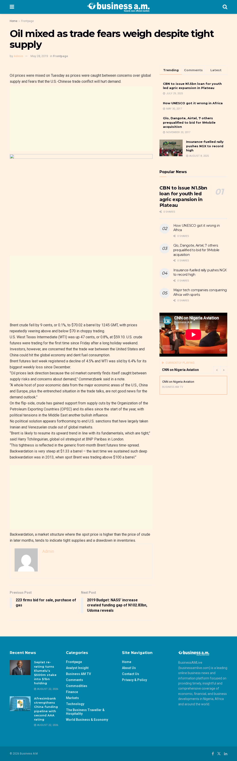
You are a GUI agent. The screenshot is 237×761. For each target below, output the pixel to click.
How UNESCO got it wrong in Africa (193, 103)
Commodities (76, 686)
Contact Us (130, 674)
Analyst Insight (77, 668)
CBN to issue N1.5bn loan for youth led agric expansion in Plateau (183, 196)
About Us (129, 668)
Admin (18, 56)
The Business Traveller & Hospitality (85, 711)
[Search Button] (225, 7)
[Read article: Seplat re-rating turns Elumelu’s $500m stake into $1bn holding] (20, 667)
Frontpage (27, 21)
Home (13, 21)
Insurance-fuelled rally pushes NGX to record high (205, 146)
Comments (74, 680)
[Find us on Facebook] (213, 753)
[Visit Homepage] (118, 7)
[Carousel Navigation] (220, 369)
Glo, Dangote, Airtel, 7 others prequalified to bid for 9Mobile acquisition (189, 122)
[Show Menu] (12, 7)
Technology (75, 704)
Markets (72, 698)
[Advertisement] (81, 118)
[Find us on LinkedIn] (225, 753)
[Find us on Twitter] (219, 753)
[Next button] (223, 369)
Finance (72, 692)
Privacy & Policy (134, 680)
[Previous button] (216, 369)
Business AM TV (78, 674)
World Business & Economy (87, 719)
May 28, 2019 (39, 56)
